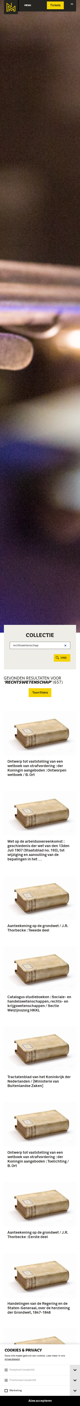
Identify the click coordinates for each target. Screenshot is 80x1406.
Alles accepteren (40, 1400)
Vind (63, 658)
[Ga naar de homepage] (11, 7)
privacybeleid (12, 1359)
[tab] (75, 1370)
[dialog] (40, 1375)
